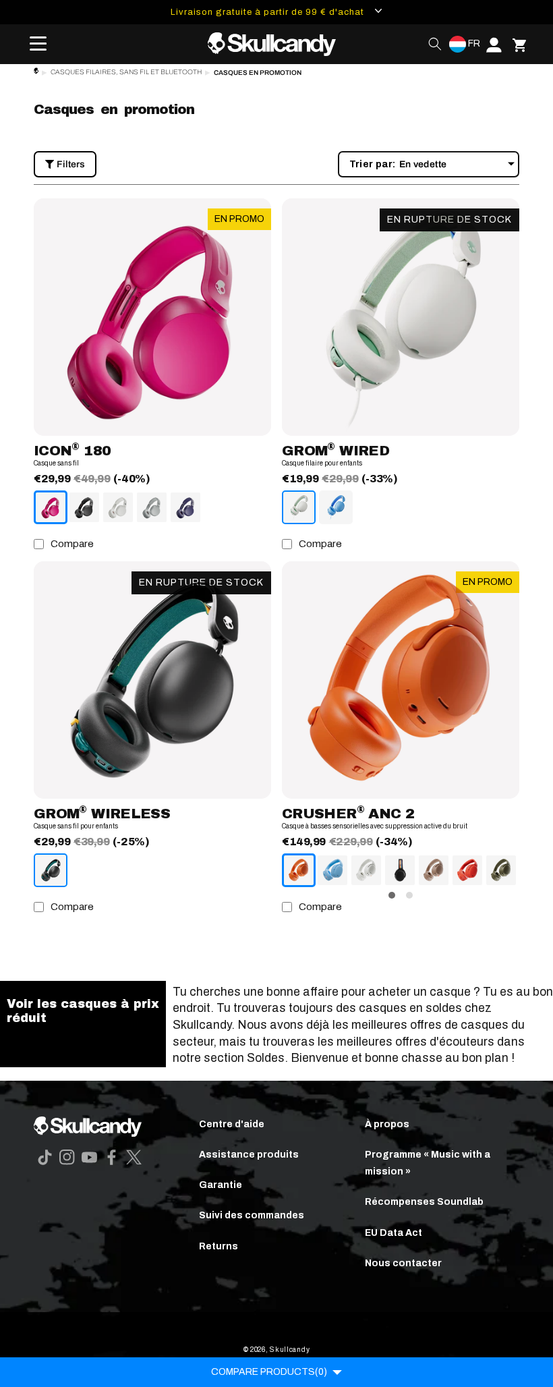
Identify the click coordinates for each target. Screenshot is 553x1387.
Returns (218, 1246)
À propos (387, 1124)
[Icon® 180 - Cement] (152, 507)
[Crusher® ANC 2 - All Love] (400, 870)
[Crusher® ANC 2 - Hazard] (299, 870)
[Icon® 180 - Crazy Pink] (50, 507)
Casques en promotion (257, 72)
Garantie (220, 1185)
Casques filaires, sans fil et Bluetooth (126, 72)
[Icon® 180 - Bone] (118, 507)
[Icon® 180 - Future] (185, 507)
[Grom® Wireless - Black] (50, 870)
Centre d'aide (231, 1124)
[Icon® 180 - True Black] (84, 507)
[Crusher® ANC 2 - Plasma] (467, 870)
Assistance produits (249, 1155)
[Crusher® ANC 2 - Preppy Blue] (332, 870)
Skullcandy (290, 1349)
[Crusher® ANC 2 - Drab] (501, 870)
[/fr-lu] (276, 44)
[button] (34, 43)
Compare (72, 543)
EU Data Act (393, 1233)
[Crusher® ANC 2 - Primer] (433, 870)
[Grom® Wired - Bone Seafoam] (299, 507)
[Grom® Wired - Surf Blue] (336, 507)
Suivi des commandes (251, 1215)
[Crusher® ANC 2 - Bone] (366, 870)
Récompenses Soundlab (424, 1202)
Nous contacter (403, 1263)
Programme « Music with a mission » (427, 1163)
